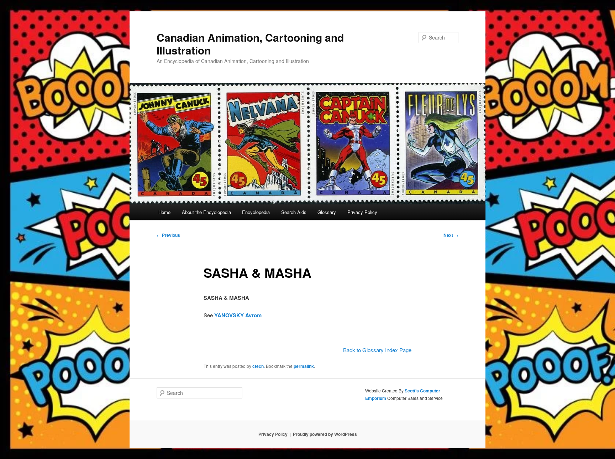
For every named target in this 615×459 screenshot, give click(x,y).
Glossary (326, 212)
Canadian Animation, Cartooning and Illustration (250, 44)
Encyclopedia (256, 212)
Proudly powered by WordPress (325, 434)
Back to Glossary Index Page (377, 350)
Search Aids (293, 212)
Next (450, 235)
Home (164, 212)
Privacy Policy (362, 212)
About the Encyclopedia (206, 212)
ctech (258, 366)
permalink (304, 366)
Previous (168, 235)
